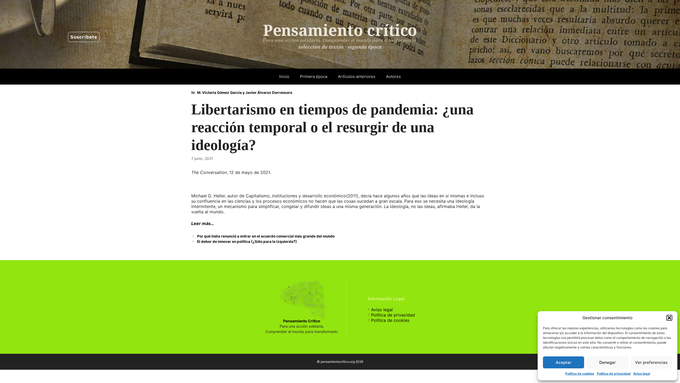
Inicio (284, 76)
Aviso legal (641, 374)
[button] (669, 317)
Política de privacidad (614, 374)
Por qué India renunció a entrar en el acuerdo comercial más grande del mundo (266, 236)
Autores (393, 76)
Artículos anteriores (356, 76)
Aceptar (563, 362)
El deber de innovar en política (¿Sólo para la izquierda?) (247, 241)
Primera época (313, 76)
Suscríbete (83, 37)
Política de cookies (579, 374)
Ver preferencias (651, 362)
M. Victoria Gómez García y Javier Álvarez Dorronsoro (244, 92)
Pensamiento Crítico (301, 321)
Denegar (607, 362)
